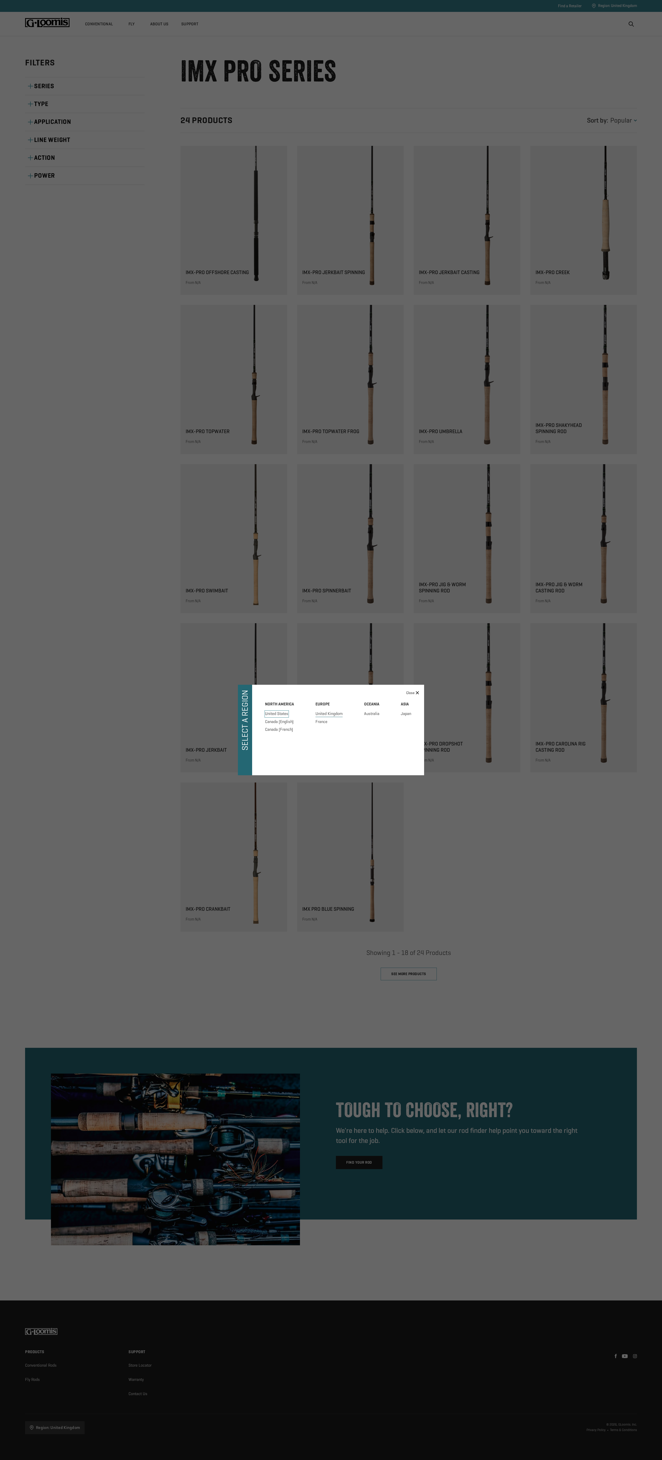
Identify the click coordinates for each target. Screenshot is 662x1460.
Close (410, 692)
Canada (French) (279, 729)
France (321, 721)
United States (276, 713)
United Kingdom (329, 713)
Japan (406, 713)
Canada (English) (279, 721)
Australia (371, 713)
